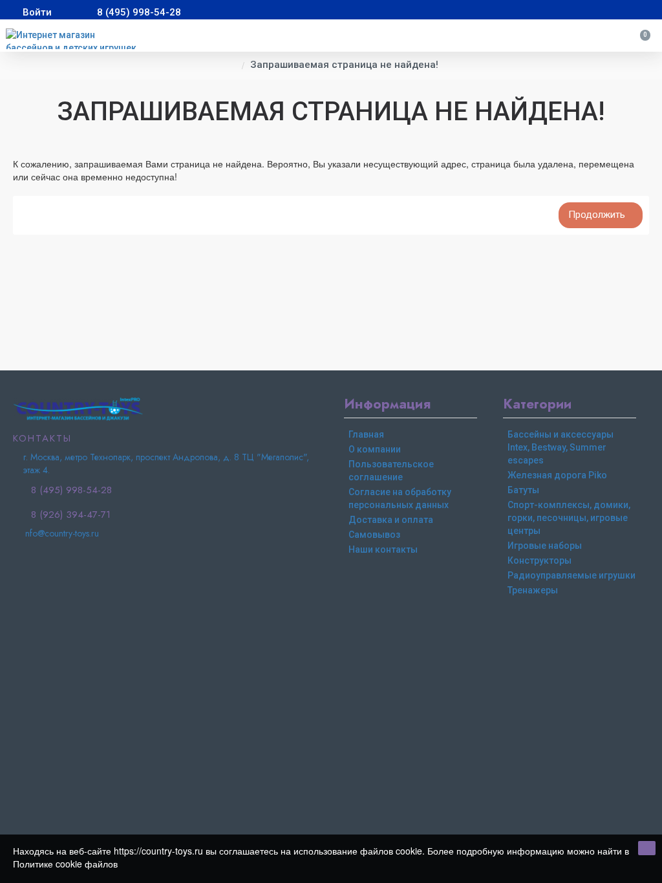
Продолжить (596, 214)
